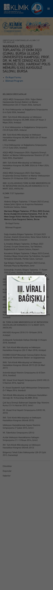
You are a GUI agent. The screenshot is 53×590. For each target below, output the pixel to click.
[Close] (46, 275)
